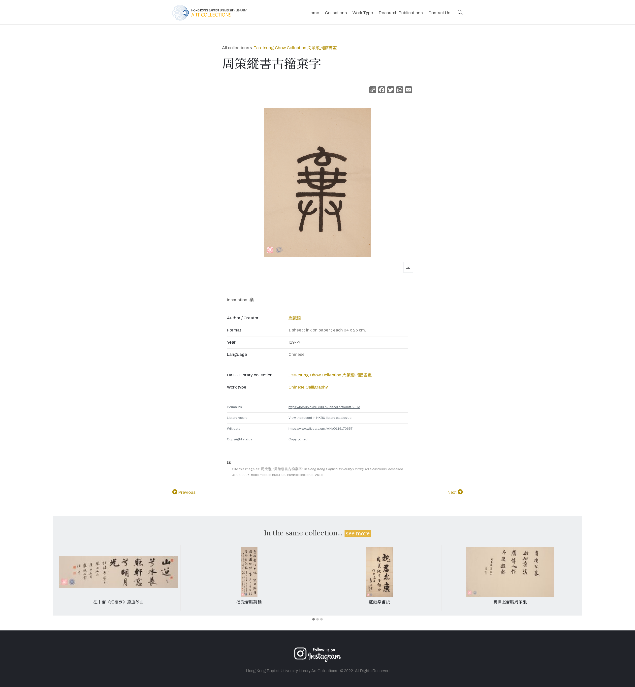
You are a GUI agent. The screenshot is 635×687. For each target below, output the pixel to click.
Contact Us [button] (439, 12)
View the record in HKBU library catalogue (319, 418)
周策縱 (294, 318)
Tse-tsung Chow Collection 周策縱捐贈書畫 (295, 47)
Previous (186, 492)
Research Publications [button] (401, 12)
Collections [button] (336, 12)
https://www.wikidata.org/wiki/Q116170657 (320, 428)
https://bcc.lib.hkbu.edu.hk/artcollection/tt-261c (324, 407)
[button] (460, 13)
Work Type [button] (362, 12)
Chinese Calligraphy (308, 387)
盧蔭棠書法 (379, 602)
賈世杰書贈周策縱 (510, 602)
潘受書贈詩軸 (249, 602)
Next (452, 492)
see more (358, 533)
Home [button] (313, 12)
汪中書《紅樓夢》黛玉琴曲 (118, 602)
